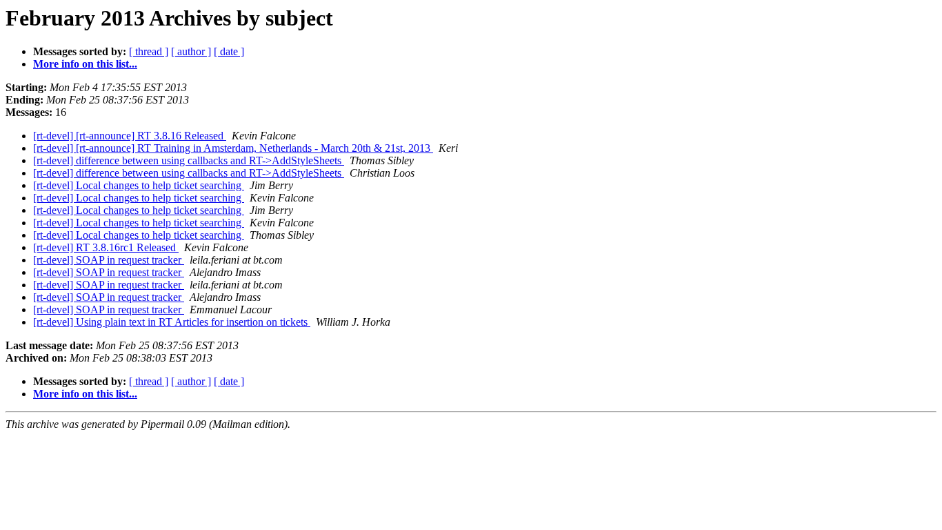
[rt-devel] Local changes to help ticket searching (138, 185)
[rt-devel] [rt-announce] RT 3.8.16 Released (129, 135)
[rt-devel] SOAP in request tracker (108, 260)
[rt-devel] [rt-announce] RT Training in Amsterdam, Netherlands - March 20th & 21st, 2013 (233, 148)
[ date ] (229, 51)
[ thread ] (148, 51)
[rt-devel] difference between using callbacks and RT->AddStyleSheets (188, 160)
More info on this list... (85, 64)
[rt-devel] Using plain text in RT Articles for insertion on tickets (171, 322)
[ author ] (191, 51)
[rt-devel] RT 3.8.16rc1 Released (106, 247)
